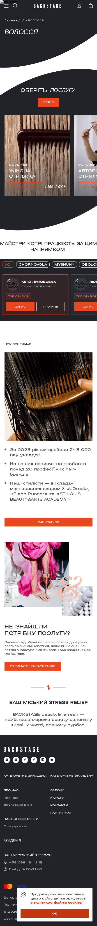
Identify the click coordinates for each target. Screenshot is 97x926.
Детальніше (26, 187)
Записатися (48, 522)
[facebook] (25, 760)
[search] (15, 5)
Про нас (11, 798)
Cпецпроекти (16, 826)
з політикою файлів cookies (56, 902)
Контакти (59, 805)
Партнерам (60, 812)
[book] (90, 5)
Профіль (50, 306)
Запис (20, 306)
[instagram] (7, 760)
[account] (79, 6)
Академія (12, 840)
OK (54, 913)
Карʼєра (57, 798)
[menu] (6, 5)
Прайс (48, 102)
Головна (11, 20)
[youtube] (52, 760)
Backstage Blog (18, 804)
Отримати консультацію (32, 666)
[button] (35, 294)
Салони (57, 790)
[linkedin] (43, 760)
